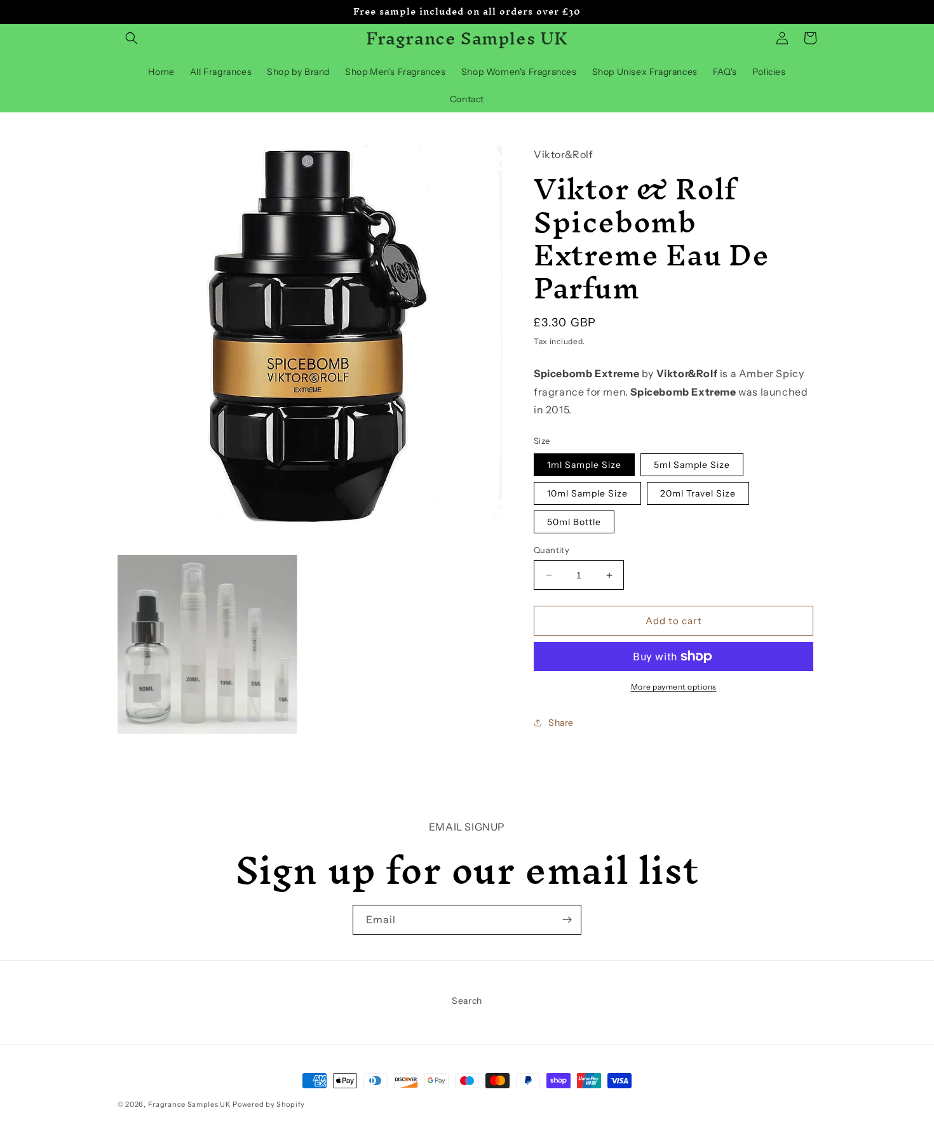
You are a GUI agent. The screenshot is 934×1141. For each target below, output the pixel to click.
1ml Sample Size (584, 464)
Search (467, 1000)
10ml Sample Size (587, 493)
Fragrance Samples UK (189, 1104)
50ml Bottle (574, 522)
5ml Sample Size (692, 464)
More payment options (674, 686)
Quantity (551, 550)
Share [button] (561, 722)
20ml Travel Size (698, 493)
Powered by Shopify (269, 1104)
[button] (132, 38)
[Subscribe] (567, 920)
